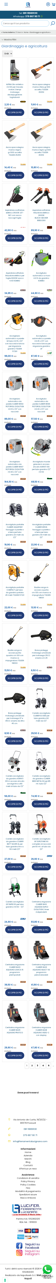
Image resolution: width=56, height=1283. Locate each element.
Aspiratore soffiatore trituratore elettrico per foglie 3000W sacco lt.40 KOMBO (14, 277)
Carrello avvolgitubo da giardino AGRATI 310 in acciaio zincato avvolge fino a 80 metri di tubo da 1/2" (14, 781)
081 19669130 (30, 13)
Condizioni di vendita (28, 1178)
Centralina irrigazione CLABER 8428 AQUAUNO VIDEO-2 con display (41, 1031)
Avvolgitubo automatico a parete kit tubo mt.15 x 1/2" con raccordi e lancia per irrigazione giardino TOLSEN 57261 (14, 344)
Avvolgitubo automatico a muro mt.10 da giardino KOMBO (41, 277)
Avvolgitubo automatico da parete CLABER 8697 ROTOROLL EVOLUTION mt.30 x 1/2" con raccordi (15, 468)
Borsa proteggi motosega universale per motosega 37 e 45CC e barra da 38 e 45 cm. (14, 718)
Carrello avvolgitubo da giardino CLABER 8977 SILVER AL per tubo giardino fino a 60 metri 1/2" (15, 844)
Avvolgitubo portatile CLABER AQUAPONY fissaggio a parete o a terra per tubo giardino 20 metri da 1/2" (15, 531)
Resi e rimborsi (28, 1197)
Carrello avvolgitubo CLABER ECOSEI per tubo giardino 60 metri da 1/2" (41, 717)
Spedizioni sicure (28, 1194)
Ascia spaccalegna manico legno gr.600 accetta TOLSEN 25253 (41, 151)
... (53, 1065)
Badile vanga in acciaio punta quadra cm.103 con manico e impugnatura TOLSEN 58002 (14, 656)
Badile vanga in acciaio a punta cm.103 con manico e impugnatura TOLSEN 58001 (41, 592)
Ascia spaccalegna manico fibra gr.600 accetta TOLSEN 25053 (41, 88)
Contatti (28, 1165)
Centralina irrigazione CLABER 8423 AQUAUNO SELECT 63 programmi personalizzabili (41, 969)
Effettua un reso (28, 1168)
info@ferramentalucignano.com (30, 1141)
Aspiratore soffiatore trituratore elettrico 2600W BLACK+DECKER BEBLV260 (41, 215)
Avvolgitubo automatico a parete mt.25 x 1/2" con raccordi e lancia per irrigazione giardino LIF (41, 342)
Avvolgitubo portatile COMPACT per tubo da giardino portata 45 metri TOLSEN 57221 (14, 591)
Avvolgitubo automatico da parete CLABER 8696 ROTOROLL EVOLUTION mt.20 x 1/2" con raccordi (41, 405)
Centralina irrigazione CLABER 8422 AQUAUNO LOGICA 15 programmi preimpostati (14, 969)
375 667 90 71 (32, 16)
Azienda (28, 1155)
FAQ (28, 1187)
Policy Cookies (28, 1184)
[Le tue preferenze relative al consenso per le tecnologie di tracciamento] (5, 1280)
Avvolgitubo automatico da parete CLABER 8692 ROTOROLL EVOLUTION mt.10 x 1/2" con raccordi (15, 405)
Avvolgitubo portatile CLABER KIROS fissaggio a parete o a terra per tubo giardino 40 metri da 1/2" (41, 531)
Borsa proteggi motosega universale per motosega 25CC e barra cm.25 (41, 654)
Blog (28, 1162)
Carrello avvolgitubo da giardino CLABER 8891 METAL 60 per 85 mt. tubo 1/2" (41, 780)
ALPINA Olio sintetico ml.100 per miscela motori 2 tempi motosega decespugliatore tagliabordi (14, 90)
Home (26, 32)
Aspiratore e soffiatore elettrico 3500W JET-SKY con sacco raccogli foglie (14, 214)
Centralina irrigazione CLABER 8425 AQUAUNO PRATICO (14, 1030)
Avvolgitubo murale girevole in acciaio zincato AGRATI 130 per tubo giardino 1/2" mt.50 (41, 466)
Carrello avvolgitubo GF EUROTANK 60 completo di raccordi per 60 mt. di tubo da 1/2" (41, 844)
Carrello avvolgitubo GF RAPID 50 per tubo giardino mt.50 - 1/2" (15, 904)
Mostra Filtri (10, 39)
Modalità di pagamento (28, 1191)
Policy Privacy (28, 1181)
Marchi (28, 1158)
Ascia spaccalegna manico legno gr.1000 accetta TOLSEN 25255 (15, 151)
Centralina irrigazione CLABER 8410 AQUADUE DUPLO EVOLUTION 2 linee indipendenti (41, 906)
